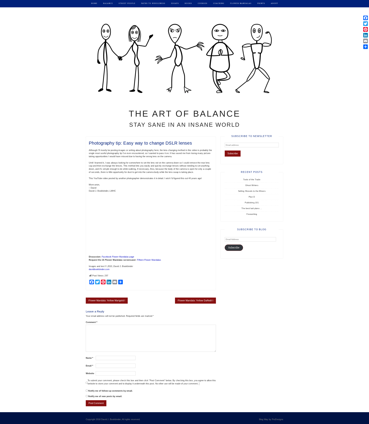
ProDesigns (277, 419)
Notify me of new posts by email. (105, 396)
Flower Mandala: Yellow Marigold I (107, 300)
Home (94, 3)
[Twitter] (365, 24)
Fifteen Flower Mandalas (149, 260)
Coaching (218, 3)
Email (89, 366)
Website (90, 373)
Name (89, 358)
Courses (202, 3)
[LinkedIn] (365, 35)
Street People (127, 3)
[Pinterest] (365, 29)
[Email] (365, 41)
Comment (91, 322)
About (274, 3)
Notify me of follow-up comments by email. (110, 391)
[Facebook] (365, 18)
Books (188, 3)
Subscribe (233, 247)
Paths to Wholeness (153, 3)
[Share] (365, 47)
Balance (108, 3)
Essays (175, 3)
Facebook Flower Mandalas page (118, 257)
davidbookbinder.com (99, 269)
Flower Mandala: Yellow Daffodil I (195, 300)
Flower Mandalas (241, 3)
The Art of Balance (184, 114)
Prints (261, 3)
